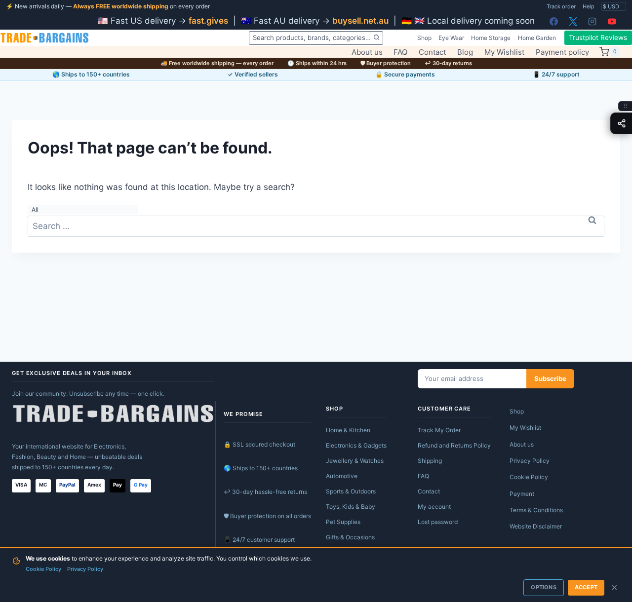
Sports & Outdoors (351, 491)
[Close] (614, 588)
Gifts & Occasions (350, 537)
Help (588, 6)
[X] (573, 21)
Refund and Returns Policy (454, 445)
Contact (432, 52)
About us (367, 52)
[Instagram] (592, 21)
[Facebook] (554, 21)
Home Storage (491, 37)
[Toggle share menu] (621, 123)
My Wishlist (504, 52)
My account (434, 506)
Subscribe (550, 378)
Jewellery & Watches (355, 460)
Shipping (430, 460)
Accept (586, 587)
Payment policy (562, 52)
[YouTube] (611, 21)
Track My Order (439, 430)
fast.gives (208, 21)
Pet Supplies (343, 522)
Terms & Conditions (536, 510)
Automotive (341, 476)
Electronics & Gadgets (356, 445)
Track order (561, 6)
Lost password (438, 522)
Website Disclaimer (536, 526)
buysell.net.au (360, 21)
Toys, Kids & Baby (350, 506)
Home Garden (537, 37)
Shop (424, 37)
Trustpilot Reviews (598, 37)
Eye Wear (451, 37)
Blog (465, 52)
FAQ (400, 52)
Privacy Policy (530, 460)
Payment (522, 493)
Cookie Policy (529, 477)
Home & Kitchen (348, 430)
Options (543, 587)
